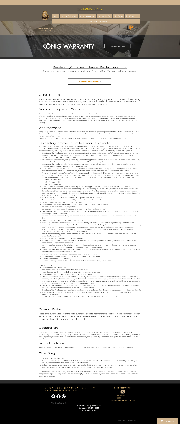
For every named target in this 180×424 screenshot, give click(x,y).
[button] (136, 29)
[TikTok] (53, 396)
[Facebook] (58, 396)
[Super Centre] (123, 391)
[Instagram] (64, 396)
